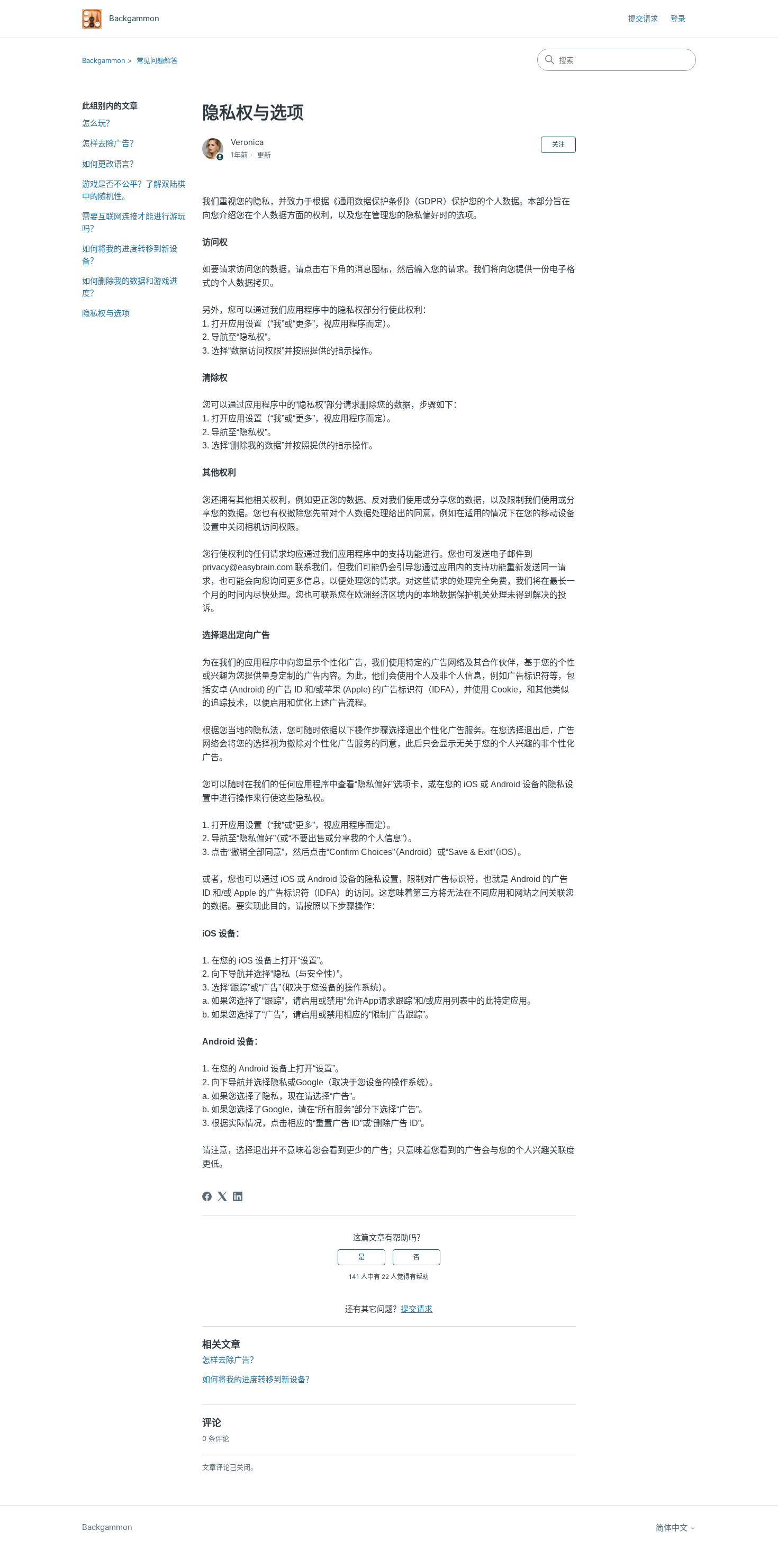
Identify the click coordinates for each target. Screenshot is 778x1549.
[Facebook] (207, 1196)
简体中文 (673, 1527)
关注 (558, 144)
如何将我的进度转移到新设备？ (129, 255)
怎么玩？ (98, 123)
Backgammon (103, 60)
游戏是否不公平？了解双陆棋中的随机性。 (133, 190)
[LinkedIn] (237, 1196)
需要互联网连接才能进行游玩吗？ (133, 222)
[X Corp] (222, 1196)
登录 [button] (678, 18)
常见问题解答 (157, 60)
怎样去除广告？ (110, 143)
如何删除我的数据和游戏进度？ (129, 287)
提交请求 (643, 18)
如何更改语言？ (110, 164)
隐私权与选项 (106, 313)
